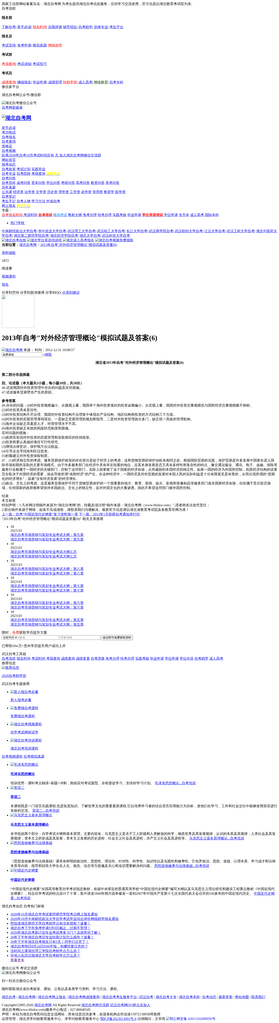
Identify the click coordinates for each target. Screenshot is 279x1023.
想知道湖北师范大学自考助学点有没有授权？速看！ (50, 923)
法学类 (29, 192)
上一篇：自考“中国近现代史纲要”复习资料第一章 (40, 514)
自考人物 (24, 201)
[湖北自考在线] (14, 240)
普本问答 (38, 183)
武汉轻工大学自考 (111, 231)
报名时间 (40, 27)
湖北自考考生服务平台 (120, 997)
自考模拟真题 (34, 756)
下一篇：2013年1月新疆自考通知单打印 (109, 514)
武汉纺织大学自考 (189, 231)
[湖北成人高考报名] (78, 240)
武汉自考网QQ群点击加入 (130, 1005)
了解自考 (9, 27)
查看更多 (17, 960)
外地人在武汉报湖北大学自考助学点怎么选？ (45, 955)
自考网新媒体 (12, 107)
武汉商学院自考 (161, 231)
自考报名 (9, 137)
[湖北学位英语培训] (44, 240)
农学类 (86, 192)
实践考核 (119, 215)
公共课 (7, 192)
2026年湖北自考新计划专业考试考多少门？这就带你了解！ (55, 932)
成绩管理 (55, 82)
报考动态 (9, 164)
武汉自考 (146, 997)
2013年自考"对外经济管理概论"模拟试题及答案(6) (78, 245)
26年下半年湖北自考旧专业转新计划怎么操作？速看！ (52, 937)
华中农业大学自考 (52, 231)
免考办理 (90, 215)
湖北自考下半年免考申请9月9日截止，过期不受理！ (50, 928)
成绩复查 (83, 658)
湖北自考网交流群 (95, 1005)
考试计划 (24, 169)
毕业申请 (40, 82)
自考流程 (9, 658)
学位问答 (53, 183)
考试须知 (24, 64)
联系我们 (258, 997)
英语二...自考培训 (45, 810)
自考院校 (24, 173)
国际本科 (212, 215)
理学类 (63, 192)
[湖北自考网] (16, 118)
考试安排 (9, 45)
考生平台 (116, 27)
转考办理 (105, 215)
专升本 (184, 215)
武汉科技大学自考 (116, 235)
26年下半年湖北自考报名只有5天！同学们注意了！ (49, 942)
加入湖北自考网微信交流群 (80, 155)
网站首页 (9, 160)
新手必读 (24, 27)
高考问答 (83, 183)
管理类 (97, 192)
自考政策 (9, 169)
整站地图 (242, 997)
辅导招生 (70, 27)
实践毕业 (38, 169)
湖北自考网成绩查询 (84, 997)
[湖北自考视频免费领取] (114, 240)
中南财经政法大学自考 (19, 231)
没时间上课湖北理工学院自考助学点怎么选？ (45, 951)
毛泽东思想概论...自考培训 (175, 783)
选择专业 (101, 27)
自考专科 (116, 82)
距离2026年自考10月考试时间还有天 (30, 155)
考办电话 (9, 132)
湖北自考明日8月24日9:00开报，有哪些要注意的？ (49, 946)
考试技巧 (40, 64)
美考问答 (112, 183)
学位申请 (171, 215)
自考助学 (85, 27)
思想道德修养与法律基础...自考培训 (181, 866)
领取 (47, 354)
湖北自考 (9, 997)
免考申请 (24, 45)
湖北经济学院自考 (64, 235)
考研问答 (68, 183)
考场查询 (9, 64)
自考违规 (98, 658)
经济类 (18, 192)
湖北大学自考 (90, 235)
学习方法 (38, 201)
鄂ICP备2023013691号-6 (118, 1019)
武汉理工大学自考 (81, 231)
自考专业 (9, 173)
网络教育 (101, 82)
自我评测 (55, 27)
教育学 (109, 192)
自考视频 (9, 151)
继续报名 (24, 82)
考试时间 (30, 215)
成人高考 (85, 82)
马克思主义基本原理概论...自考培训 (216, 838)
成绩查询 (9, 82)
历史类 (52, 192)
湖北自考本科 (189, 997)
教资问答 (98, 183)
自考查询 (9, 141)
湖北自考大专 (166, 997)
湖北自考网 (28, 245)
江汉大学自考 (214, 231)
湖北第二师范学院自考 (31, 235)
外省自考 (53, 201)
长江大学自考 (136, 231)
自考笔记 (9, 196)
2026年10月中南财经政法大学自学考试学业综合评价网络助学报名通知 (64, 919)
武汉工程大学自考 (241, 231)
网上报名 (9, 206)
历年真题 (9, 187)
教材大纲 (75, 215)
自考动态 (209, 997)
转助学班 (70, 82)
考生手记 (9, 201)
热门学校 (17, 223)
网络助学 (55, 45)
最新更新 (226, 997)
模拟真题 (40, 45)
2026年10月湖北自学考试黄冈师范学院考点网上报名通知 (54, 914)
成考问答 (24, 183)
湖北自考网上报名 (52, 997)
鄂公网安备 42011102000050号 (193, 1019)
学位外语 (187, 658)
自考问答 (9, 178)
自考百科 (9, 183)
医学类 (120, 192)
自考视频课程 (12, 756)
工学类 (75, 192)
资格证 (7, 146)
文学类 (41, 192)
